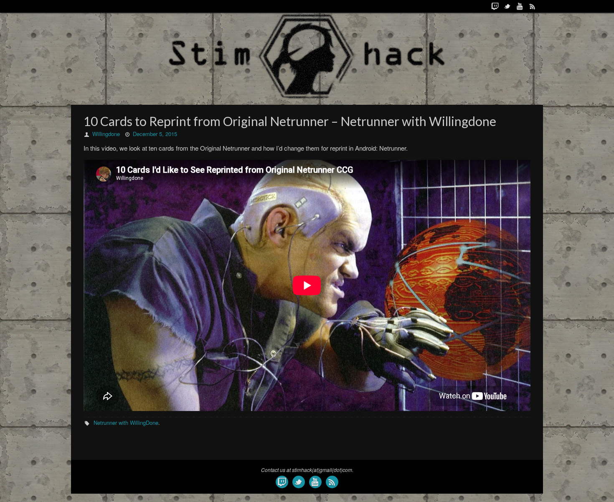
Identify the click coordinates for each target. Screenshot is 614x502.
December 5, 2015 (155, 134)
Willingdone (106, 134)
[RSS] (532, 6)
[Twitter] (507, 6)
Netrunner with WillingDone (126, 422)
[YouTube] (520, 6)
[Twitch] (495, 6)
